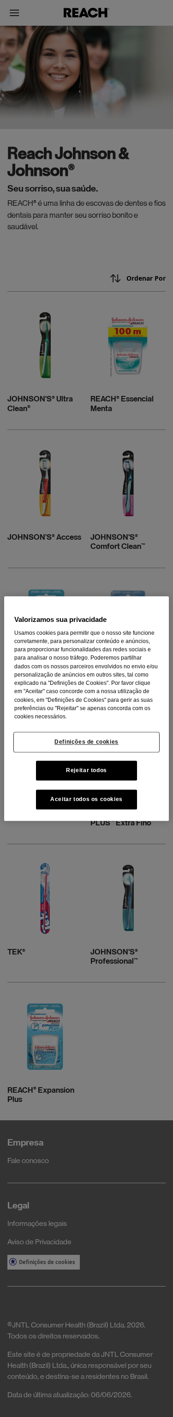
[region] (86, 708)
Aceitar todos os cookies (86, 799)
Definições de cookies (86, 742)
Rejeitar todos (86, 770)
